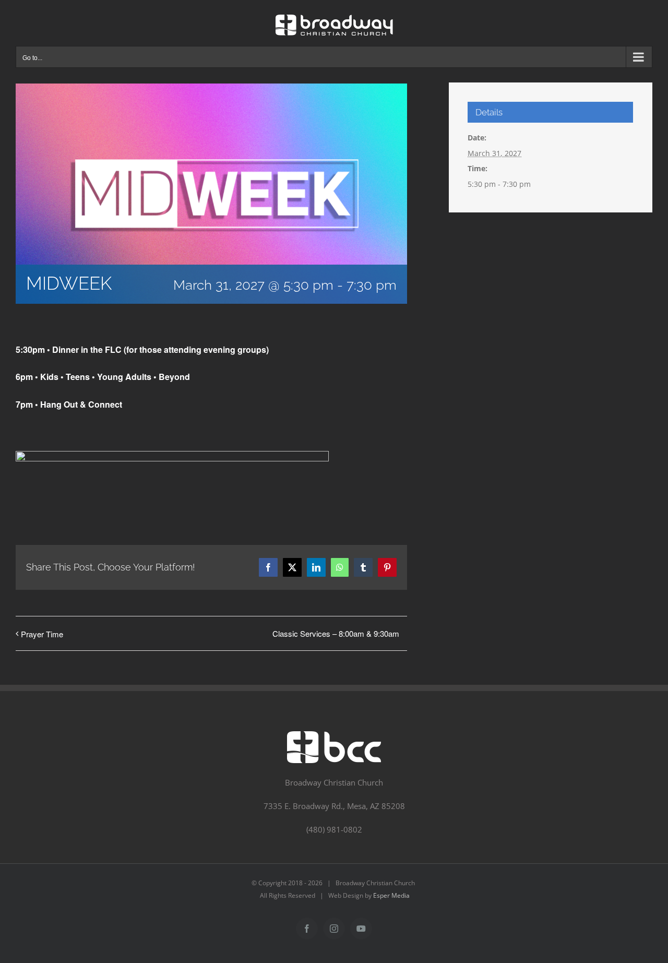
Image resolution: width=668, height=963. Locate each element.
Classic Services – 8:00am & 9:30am (335, 633)
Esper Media (391, 895)
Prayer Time (42, 633)
